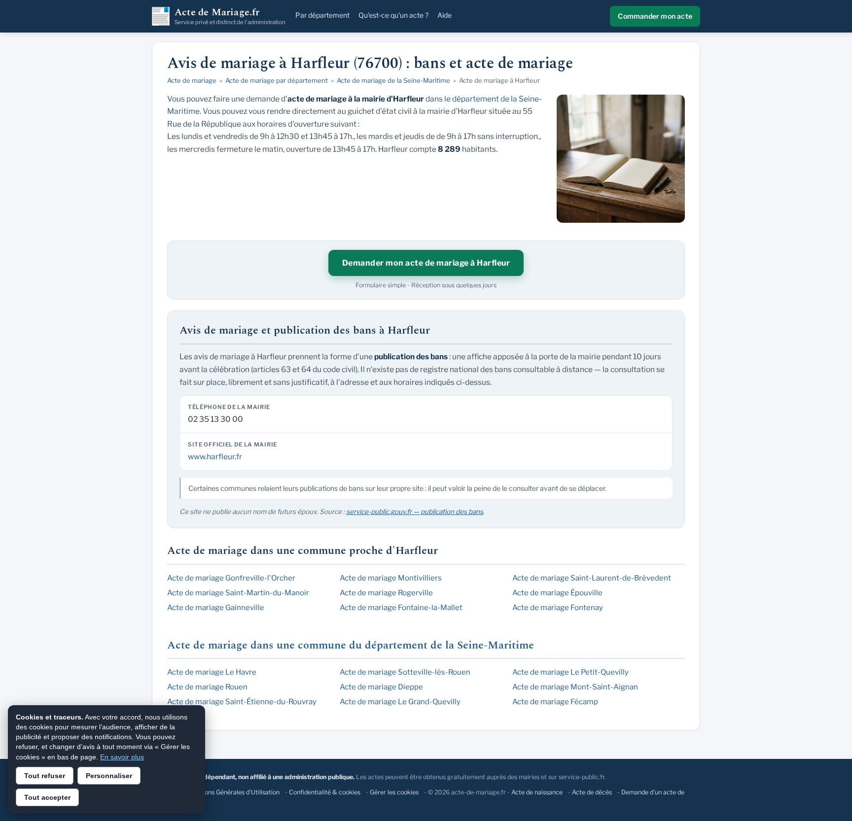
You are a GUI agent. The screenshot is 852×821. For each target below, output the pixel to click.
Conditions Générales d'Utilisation (232, 792)
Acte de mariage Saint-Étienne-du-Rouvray (242, 701)
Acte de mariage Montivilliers (391, 578)
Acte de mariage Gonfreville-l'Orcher (231, 578)
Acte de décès (592, 792)
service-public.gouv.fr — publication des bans (414, 511)
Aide (444, 15)
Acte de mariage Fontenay (557, 607)
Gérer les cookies (394, 792)
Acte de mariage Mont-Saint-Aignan (575, 687)
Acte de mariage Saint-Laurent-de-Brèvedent (591, 578)
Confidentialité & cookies (324, 792)
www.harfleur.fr (215, 456)
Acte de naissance (537, 792)
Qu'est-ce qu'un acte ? (393, 15)
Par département (322, 15)
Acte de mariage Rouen (207, 687)
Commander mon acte (655, 16)
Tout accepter (47, 797)
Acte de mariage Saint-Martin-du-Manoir (238, 592)
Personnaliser (109, 776)
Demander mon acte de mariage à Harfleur (426, 263)
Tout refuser (44, 776)
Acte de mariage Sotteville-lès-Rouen (405, 672)
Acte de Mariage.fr (230, 16)
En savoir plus (122, 757)
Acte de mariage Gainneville (215, 607)
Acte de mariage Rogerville (386, 592)
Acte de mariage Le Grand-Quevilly (400, 701)
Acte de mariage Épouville (557, 592)
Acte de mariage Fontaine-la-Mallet (401, 607)
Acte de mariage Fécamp (555, 701)
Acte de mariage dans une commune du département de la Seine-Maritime (350, 645)
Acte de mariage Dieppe (381, 687)
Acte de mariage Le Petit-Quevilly (570, 672)
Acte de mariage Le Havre (211, 672)
